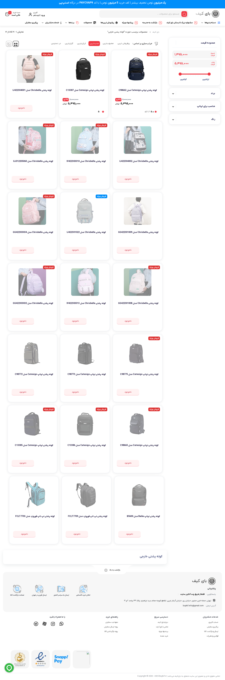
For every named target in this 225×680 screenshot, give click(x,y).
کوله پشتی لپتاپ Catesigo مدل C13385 (34, 445)
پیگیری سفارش (31, 22)
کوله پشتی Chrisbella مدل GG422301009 (138, 232)
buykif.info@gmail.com (193, 605)
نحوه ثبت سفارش (111, 622)
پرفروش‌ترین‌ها (107, 22)
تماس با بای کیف (162, 627)
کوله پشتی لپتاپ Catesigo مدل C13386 (87, 445)
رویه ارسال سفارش (111, 627)
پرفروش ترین (124, 43)
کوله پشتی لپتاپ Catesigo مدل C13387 (85, 90)
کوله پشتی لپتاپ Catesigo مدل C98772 (34, 374)
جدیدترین (94, 43)
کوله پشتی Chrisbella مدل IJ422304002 (138, 161)
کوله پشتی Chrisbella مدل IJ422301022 (86, 232)
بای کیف (155, 32)
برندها (71, 22)
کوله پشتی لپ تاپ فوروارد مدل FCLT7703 (35, 516)
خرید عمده (164, 636)
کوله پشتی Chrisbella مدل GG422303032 (33, 303)
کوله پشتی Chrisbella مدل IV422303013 (86, 303)
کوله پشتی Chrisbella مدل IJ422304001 (32, 90)
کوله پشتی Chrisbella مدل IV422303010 (86, 161)
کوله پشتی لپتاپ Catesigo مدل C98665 (139, 445)
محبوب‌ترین (108, 43)
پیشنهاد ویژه (127, 22)
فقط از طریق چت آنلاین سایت (192, 594)
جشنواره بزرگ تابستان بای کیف (180, 22)
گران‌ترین (69, 43)
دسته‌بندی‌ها (210, 22)
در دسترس (56, 43)
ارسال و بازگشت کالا (211, 631)
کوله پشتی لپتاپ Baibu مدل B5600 (143, 516)
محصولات (88, 22)
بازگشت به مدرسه (149, 22)
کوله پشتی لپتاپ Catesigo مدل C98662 (138, 90)
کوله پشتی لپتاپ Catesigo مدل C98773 (87, 374)
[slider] (209, 74)
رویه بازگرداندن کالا (111, 631)
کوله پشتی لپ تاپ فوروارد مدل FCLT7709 (87, 516)
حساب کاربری (213, 622)
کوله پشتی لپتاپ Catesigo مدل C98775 (139, 374)
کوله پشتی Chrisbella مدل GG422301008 (138, 303)
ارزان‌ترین (81, 43)
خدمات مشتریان (52, 22)
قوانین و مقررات (212, 636)
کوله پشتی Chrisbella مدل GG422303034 (33, 232)
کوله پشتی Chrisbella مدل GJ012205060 (33, 161)
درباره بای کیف (163, 622)
